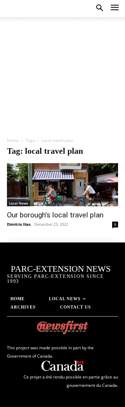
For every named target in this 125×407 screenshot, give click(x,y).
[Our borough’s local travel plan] (62, 184)
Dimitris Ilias (19, 224)
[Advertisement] (62, 75)
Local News (18, 203)
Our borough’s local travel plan (55, 215)
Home (13, 140)
